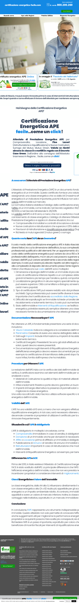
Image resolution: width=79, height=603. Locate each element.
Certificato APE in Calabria (47, 554)
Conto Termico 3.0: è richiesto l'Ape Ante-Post (27, 568)
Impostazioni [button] (61, 601)
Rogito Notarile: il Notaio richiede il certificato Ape (28, 551)
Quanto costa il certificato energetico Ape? (27, 572)
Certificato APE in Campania (47, 556)
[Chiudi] (77, 601)
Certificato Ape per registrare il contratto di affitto (28, 554)
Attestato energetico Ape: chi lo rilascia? (26, 574)
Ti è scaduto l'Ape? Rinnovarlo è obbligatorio (27, 559)
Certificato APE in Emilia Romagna (48, 558)
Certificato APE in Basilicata (47, 552)
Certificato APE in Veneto (46, 585)
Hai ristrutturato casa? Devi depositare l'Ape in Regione (27, 557)
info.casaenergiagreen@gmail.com (53, 541)
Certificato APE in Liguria (46, 568)
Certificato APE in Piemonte (47, 572)
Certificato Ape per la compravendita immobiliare (28, 552)
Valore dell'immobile (64, 550)
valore (15, 201)
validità (18, 214)
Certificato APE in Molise (46, 564)
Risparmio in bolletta (64, 554)
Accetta (74, 601)
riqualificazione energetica (60, 229)
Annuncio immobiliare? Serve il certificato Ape (27, 561)
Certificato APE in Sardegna (47, 575)
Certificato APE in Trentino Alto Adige (49, 581)
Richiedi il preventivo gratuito (26, 584)
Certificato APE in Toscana (47, 579)
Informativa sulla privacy (50, 601)
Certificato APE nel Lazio (46, 566)
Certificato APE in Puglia (46, 573)
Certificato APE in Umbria (46, 583)
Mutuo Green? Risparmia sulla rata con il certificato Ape (28, 566)
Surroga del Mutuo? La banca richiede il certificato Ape (29, 563)
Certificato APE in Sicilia (46, 577)
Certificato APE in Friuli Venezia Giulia (49, 560)
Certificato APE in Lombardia (47, 570)
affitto (15, 208)
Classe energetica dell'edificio (65, 552)
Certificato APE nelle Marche (47, 562)
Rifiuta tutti (68, 601)
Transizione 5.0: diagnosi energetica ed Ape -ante (28, 570)
